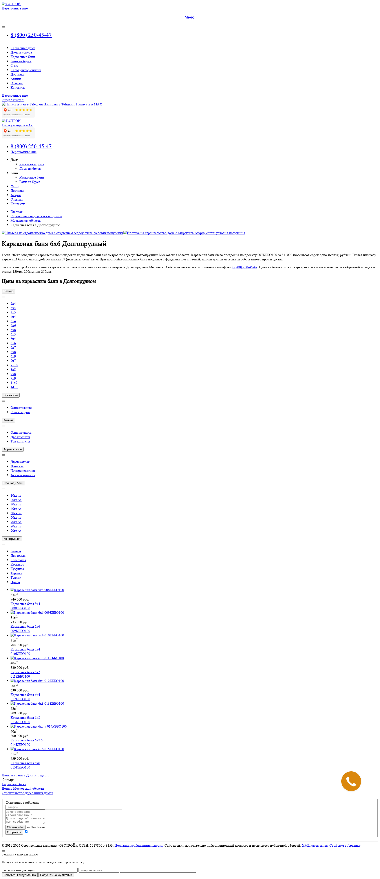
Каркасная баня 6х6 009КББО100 (25, 628)
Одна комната (21, 432)
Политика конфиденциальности (139, 845)
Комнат (8, 420)
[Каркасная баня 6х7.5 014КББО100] (39, 726)
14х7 (14, 387)
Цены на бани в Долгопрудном (25, 775)
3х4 (13, 308)
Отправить (14, 832)
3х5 (13, 312)
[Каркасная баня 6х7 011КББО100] (37, 658)
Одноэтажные (21, 407)
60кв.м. (16, 517)
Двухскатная (20, 462)
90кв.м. (16, 531)
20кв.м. (16, 500)
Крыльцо (17, 564)
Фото (14, 65)
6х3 (13, 334)
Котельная (18, 560)
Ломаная (17, 466)
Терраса (16, 573)
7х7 (13, 361)
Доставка (17, 74)
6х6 (13, 343)
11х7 (14, 383)
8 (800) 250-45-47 (31, 35)
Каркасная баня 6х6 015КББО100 (25, 765)
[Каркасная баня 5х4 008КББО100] (37, 590)
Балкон (16, 551)
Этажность (11, 395)
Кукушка (17, 569)
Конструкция (12, 538)
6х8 (13, 352)
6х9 (13, 356)
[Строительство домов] (11, 4)
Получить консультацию (56, 875)
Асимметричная (23, 475)
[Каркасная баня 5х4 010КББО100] (37, 635)
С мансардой (20, 412)
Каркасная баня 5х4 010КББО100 (25, 651)
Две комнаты (20, 437)
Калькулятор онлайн (26, 70)
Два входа (18, 555)
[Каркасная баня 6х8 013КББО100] (37, 703)
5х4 (13, 321)
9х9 (13, 378)
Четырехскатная (23, 470)
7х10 (14, 365)
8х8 (13, 369)
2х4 (13, 303)
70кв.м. (16, 522)
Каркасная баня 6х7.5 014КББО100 (27, 742)
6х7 (13, 347)
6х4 (13, 339)
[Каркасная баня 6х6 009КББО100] (37, 612)
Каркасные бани (23, 57)
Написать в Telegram (58, 104)
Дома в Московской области (23, 788)
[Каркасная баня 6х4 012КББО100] (37, 681)
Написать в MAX (88, 104)
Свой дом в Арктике (344, 845)
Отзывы (17, 83)
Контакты (18, 87)
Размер (8, 291)
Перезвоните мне (15, 8)
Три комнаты (20, 441)
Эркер (15, 582)
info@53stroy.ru (13, 100)
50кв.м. (16, 513)
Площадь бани (13, 483)
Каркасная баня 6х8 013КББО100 (25, 719)
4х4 (13, 317)
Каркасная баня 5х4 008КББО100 (25, 606)
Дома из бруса (21, 52)
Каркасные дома (23, 48)
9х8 (13, 374)
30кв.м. (16, 504)
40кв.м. (16, 509)
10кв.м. (16, 495)
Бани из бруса (21, 61)
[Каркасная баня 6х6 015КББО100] (37, 749)
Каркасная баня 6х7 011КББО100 (25, 674)
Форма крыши (13, 449)
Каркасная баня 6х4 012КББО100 (25, 697)
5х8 (13, 330)
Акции (16, 79)
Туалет (16, 577)
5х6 (13, 325)
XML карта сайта (315, 845)
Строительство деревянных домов (27, 793)
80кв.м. (16, 526)
